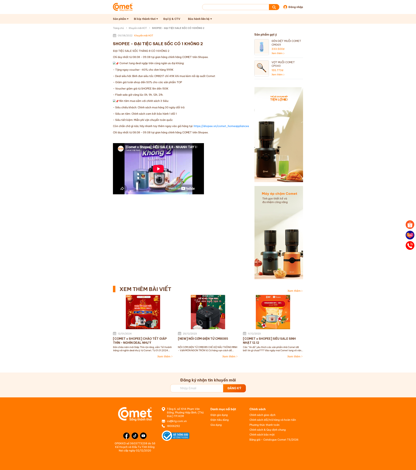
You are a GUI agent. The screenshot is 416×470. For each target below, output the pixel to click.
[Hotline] (410, 245)
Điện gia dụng (219, 415)
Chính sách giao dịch (262, 415)
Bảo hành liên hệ (198, 18)
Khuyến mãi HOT (138, 28)
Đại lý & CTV (171, 18)
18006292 (173, 426)
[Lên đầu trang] (410, 464)
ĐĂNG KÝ (234, 388)
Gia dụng (216, 424)
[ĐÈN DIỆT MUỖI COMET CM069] (261, 46)
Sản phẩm (119, 18)
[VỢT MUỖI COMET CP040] (261, 67)
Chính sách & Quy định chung (267, 429)
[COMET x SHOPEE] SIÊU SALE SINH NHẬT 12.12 (269, 341)
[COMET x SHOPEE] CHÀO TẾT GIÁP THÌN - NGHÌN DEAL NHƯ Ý (140, 341)
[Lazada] (410, 235)
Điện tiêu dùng (219, 419)
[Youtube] (143, 435)
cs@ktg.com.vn (177, 421)
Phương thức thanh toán (264, 424)
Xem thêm (294, 290)
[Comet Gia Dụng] (122, 7)
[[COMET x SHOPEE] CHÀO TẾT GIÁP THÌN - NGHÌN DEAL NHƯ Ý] (143, 312)
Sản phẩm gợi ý (265, 34)
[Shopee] (410, 224)
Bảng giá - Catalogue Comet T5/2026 (274, 439)
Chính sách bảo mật (262, 434)
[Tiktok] (135, 435)
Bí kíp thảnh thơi (145, 18)
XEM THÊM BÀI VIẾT (145, 289)
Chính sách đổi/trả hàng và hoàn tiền (272, 419)
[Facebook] (126, 435)
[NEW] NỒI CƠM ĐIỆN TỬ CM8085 (203, 339)
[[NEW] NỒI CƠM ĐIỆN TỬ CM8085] (208, 312)
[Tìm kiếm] (274, 7)
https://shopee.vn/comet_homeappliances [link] (221, 126)
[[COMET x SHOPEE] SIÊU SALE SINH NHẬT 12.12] (273, 312)
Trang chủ (118, 28)
